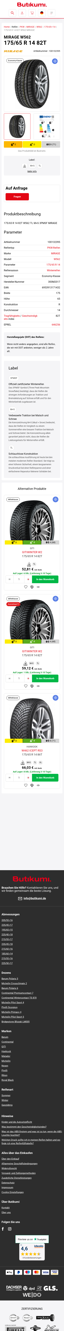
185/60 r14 (7, 953)
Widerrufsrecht (9, 1168)
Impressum (7, 1187)
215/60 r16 (7, 949)
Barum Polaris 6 (10, 988)
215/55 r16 (7, 958)
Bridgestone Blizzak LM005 (16, 1021)
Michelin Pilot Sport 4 (13, 1002)
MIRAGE (30, 27)
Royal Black (8, 1080)
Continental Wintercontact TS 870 (19, 997)
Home (7, 27)
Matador (6, 1056)
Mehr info (32, 171)
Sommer (6, 1095)
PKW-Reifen (53, 247)
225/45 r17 (7, 925)
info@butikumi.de (35, 898)
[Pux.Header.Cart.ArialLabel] (32, 13)
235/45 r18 (7, 944)
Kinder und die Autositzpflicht (17, 1122)
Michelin (6, 1061)
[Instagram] (9, 1229)
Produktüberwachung (38, 586)
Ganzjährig (7, 1105)
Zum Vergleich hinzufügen (32, 586)
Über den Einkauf (10, 1158)
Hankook (6, 1051)
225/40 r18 (7, 934)
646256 (56, 324)
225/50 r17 (7, 963)
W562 (39, 27)
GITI (4, 1046)
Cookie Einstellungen (13, 1192)
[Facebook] (2, 1229)
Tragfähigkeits (12, 315)
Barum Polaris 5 (10, 978)
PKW (22, 27)
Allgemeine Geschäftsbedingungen (19, 1163)
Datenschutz (8, 1182)
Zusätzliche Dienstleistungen (17, 1178)
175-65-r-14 (49, 27)
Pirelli (4, 1070)
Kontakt (6, 1207)
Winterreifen (53, 270)
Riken (4, 1075)
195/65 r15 (7, 929)
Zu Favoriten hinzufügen (25, 586)
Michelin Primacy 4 (11, 1012)
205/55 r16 (7, 920)
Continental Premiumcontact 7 (17, 993)
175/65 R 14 (53, 264)
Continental (8, 1041)
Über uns (6, 1212)
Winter (5, 1100)
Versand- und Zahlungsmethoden (19, 1173)
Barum (5, 1037)
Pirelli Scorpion (9, 1007)
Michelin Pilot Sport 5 (13, 1017)
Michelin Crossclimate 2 (14, 983)
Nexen (5, 1065)
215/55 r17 (7, 939)
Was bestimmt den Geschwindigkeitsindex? (24, 1126)
